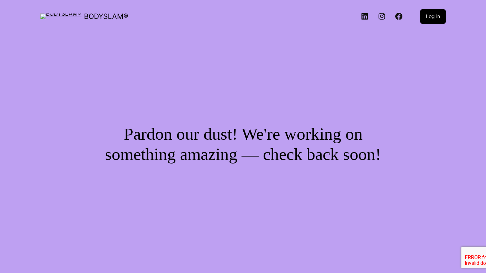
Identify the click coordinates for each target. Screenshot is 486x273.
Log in (433, 16)
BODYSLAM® (106, 16)
